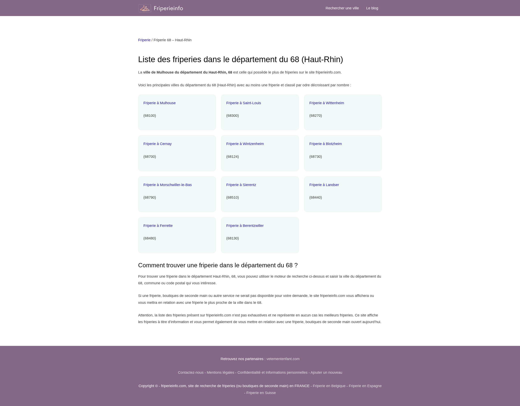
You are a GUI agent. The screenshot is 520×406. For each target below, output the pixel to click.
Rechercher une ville (342, 8)
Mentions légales (220, 372)
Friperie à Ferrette (158, 226)
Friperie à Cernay (157, 144)
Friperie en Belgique (329, 386)
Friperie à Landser (324, 185)
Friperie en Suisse (261, 393)
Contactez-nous (191, 372)
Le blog (372, 8)
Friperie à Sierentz (241, 185)
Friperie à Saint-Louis (243, 103)
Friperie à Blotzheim (325, 144)
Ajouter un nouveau (326, 372)
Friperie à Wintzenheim (245, 144)
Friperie (144, 40)
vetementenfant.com (283, 359)
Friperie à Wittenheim (326, 103)
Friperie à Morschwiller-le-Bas (167, 185)
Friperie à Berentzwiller (245, 226)
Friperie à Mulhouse (159, 103)
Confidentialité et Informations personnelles (272, 372)
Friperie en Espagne (365, 386)
